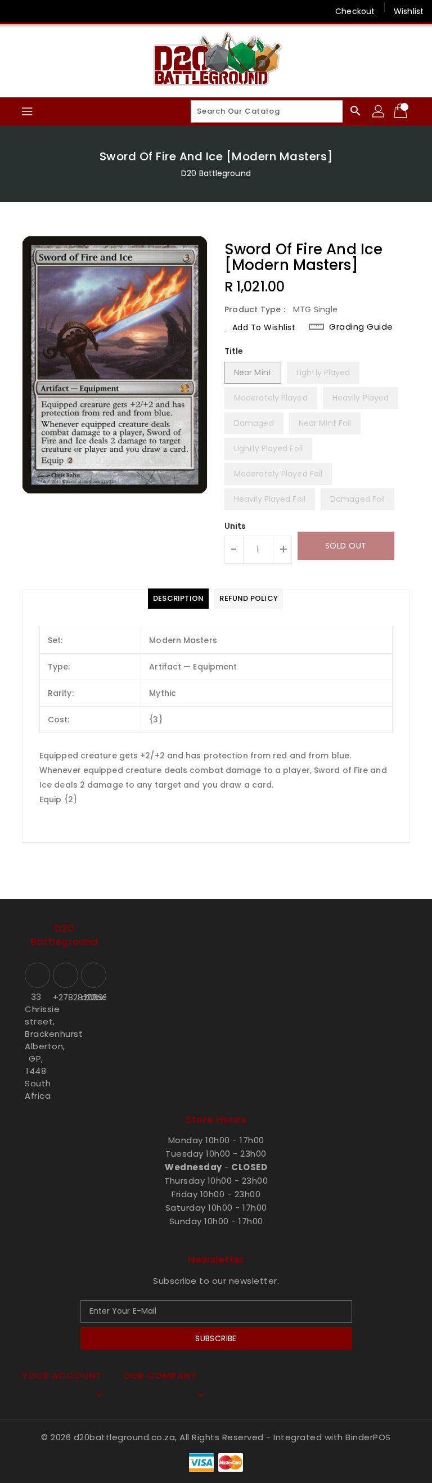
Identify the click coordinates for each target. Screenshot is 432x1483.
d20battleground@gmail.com (92, 997)
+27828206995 (64, 997)
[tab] (178, 598)
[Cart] (401, 111)
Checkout (355, 11)
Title (234, 351)
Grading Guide (361, 326)
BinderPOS (368, 1437)
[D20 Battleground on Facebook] (18, 11)
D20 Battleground (216, 173)
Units (235, 526)
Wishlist (409, 11)
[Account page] (379, 111)
